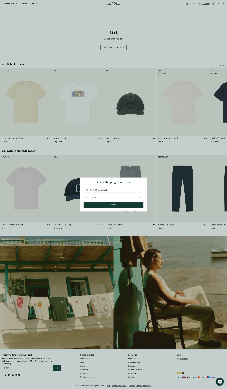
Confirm (113, 205)
